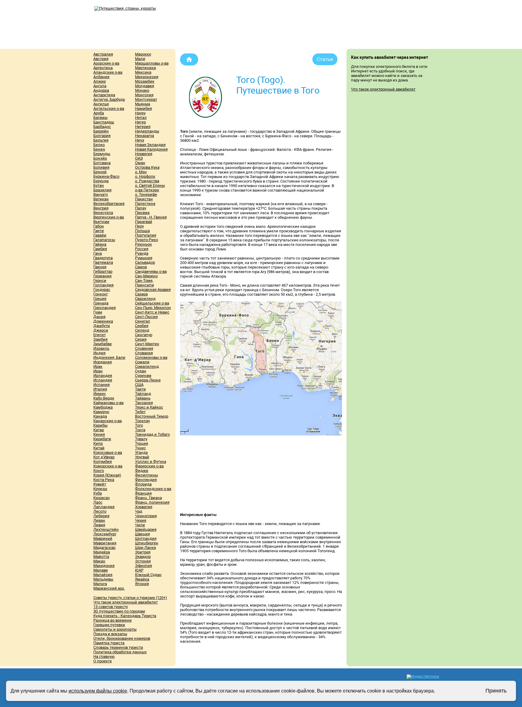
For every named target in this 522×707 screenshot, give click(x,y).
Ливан (99, 520)
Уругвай (142, 457)
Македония (103, 565)
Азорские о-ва (106, 63)
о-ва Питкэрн (147, 190)
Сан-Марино (146, 276)
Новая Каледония (151, 149)
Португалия (145, 235)
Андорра (101, 90)
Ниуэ (139, 140)
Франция (143, 493)
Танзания (144, 402)
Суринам (143, 375)
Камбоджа (103, 407)
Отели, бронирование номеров (121, 638)
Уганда (141, 452)
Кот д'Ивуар (103, 457)
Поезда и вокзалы (110, 634)
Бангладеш (103, 122)
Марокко (143, 54)
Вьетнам (101, 221)
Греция (99, 298)
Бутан (98, 185)
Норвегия (143, 153)
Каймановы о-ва (108, 402)
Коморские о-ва (107, 466)
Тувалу (141, 439)
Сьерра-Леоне (148, 380)
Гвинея (99, 267)
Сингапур (143, 335)
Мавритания (104, 543)
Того (139, 425)
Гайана (99, 244)
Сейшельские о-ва (152, 303)
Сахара (141, 294)
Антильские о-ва (108, 108)
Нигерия (142, 126)
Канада (100, 416)
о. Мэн (141, 172)
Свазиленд (145, 298)
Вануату (100, 194)
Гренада (100, 303)
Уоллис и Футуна (150, 461)
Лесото (99, 511)
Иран (98, 371)
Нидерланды (147, 131)
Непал (141, 117)
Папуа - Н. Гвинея (151, 217)
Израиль (101, 348)
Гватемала (103, 262)
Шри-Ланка (145, 547)
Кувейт (99, 484)
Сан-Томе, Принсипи (144, 282)
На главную (104, 656)
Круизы (100, 488)
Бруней (100, 172)
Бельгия (100, 140)
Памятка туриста (108, 643)
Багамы (100, 117)
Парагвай (143, 221)
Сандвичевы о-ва (151, 271)
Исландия (102, 380)
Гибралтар (102, 271)
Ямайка (142, 579)
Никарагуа (144, 135)
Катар (98, 430)
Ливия (99, 525)
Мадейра (101, 552)
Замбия (100, 339)
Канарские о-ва (107, 421)
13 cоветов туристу (110, 606)
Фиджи (141, 470)
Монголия (144, 95)
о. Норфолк (145, 176)
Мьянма (142, 104)
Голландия (103, 285)
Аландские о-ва (107, 72)
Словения (144, 348)
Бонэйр (100, 158)
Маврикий (102, 538)
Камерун (101, 411)
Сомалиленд (147, 366)
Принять (496, 691)
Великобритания (108, 203)
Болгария (102, 135)
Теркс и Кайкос (149, 407)
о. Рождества (147, 181)
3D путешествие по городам (119, 611)
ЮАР (139, 570)
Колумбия (102, 461)
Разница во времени (112, 620)
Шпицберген (146, 543)
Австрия (100, 58)
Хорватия (143, 507)
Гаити (98, 230)
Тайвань (142, 398)
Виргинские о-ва (108, 217)
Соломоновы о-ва (151, 357)
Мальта (100, 583)
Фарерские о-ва (149, 466)
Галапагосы (104, 239)
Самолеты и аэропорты (115, 629)
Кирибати (102, 439)
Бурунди (101, 181)
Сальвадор (145, 262)
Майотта (101, 556)
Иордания (102, 362)
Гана (97, 253)
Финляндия (146, 479)
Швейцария (145, 529)
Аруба (98, 113)
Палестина (145, 203)
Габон (98, 226)
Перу (139, 226)
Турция (141, 443)
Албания (101, 77)
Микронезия (146, 77)
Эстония (143, 561)
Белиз (99, 144)
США (139, 384)
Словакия (144, 353)
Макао (99, 561)
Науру (140, 113)
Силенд (142, 330)
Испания (101, 384)
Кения (99, 434)
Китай (99, 448)
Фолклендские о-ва (153, 488)
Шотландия (145, 538)
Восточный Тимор (151, 416)
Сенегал (142, 321)
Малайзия (102, 574)
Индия (99, 353)
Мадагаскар (104, 547)
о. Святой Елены (150, 185)
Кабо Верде (103, 398)
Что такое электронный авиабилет (125, 602)
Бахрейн (101, 131)
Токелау (142, 421)
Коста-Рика (103, 479)
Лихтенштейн (106, 529)
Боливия (101, 167)
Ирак (97, 366)
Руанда (141, 253)
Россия (141, 249)
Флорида (143, 484)
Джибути (101, 325)
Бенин (99, 149)
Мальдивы (103, 579)
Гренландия (104, 307)
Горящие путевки (109, 625)
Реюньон (143, 244)
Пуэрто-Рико (146, 239)
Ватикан (101, 199)
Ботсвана (102, 163)
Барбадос (102, 126)
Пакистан (144, 199)
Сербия (141, 325)
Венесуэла (103, 212)
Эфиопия (143, 565)
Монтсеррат (146, 99)
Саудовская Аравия (153, 289)
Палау (140, 208)
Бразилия (102, 190)
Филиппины (146, 475)
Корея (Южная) (107, 475)
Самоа (141, 267)
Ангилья (101, 104)
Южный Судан (148, 574)
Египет (99, 335)
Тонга (140, 430)
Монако (142, 90)
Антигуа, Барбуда (109, 99)
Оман (140, 163)
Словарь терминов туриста (118, 647)
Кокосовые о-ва (107, 452)
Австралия (103, 54)
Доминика (103, 321)
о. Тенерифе (146, 194)
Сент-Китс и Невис (152, 312)
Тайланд (143, 393)
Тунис (140, 448)
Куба (97, 493)
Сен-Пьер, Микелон (153, 307)
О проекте (102, 661)
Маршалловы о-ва (152, 63)
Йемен (99, 393)
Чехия (140, 520)
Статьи (325, 59)
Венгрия (100, 208)
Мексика (143, 72)
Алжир (99, 81)
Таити (140, 389)
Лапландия (103, 507)
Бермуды (101, 153)
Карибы (100, 425)
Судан (140, 371)
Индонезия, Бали (109, 357)
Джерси (100, 330)
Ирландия (102, 375)
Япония (142, 583)
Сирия (141, 339)
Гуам (97, 312)
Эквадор (143, 556)
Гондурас (101, 289)
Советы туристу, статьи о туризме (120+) (130, 597)
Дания (99, 316)
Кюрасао (101, 497)
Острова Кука (147, 167)
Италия (100, 389)
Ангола (99, 86)
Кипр (98, 443)
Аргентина (103, 67)
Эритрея (142, 552)
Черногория (146, 516)
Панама (142, 212)
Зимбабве (102, 344)
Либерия (101, 516)
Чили (140, 525)
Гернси (99, 280)
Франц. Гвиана (148, 497)
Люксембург (104, 534)
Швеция (142, 534)
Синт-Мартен (147, 344)
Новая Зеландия (150, 144)
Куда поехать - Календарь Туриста (124, 615)
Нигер (140, 122)
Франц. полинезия (152, 502)
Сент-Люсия (146, 316)
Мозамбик (144, 81)
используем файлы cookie (98, 690)
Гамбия (100, 249)
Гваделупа (103, 258)
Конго (98, 470)
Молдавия (144, 86)
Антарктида (104, 95)
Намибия (143, 108)
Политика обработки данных (120, 652)
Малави (100, 570)
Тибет (140, 411)
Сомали (142, 362)
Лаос (97, 502)
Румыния (143, 258)
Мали (140, 58)
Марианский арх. (109, 588)
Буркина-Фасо (106, 176)
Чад (138, 511)
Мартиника (145, 67)
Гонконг (100, 294)
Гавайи (99, 235)
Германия (102, 276)
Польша (142, 230)
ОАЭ (139, 158)
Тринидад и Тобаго (152, 434)
